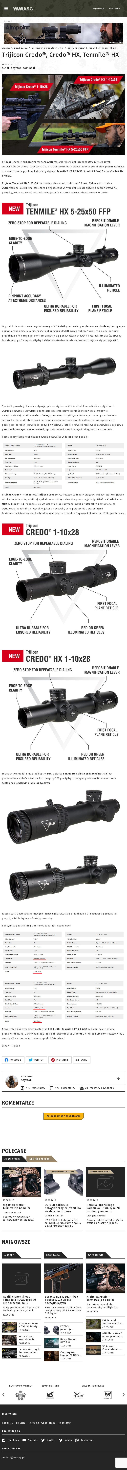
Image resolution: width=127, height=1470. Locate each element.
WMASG (6, 48)
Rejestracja (98, 8)
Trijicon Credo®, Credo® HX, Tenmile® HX (92, 48)
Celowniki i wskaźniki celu (48, 48)
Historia (20, 1422)
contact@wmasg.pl (13, 1457)
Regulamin (65, 1422)
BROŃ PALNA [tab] (53, 1255)
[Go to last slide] (3, 1394)
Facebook (13, 1440)
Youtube (32, 1440)
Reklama (8, 22)
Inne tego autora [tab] (39, 1159)
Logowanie (114, 8)
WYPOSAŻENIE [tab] (95, 1255)
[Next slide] (123, 1394)
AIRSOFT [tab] (9, 1255)
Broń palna (21, 48)
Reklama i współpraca (42, 1422)
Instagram (86, 1440)
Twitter (51, 1440)
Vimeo (68, 1440)
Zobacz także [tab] (12, 1159)
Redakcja (7, 1422)
